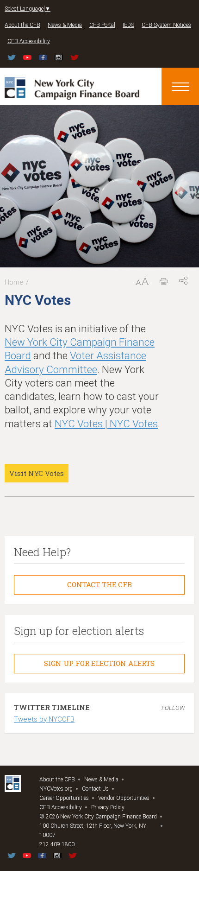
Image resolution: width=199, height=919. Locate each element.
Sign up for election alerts (99, 663)
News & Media (65, 25)
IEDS (128, 25)
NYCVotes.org (56, 789)
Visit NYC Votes (36, 473)
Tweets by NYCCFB (44, 719)
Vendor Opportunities (123, 798)
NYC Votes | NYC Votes (106, 424)
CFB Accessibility (28, 41)
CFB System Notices (166, 25)
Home (14, 282)
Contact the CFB (99, 584)
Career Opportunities (64, 798)
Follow (173, 707)
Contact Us (95, 789)
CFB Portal (102, 25)
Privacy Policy (107, 807)
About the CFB (22, 25)
